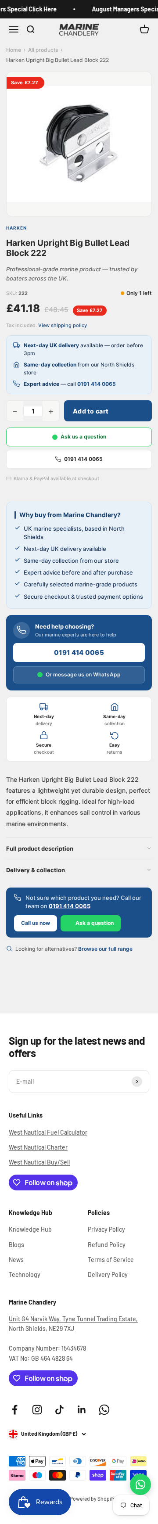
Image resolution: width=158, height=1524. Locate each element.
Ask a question (94, 923)
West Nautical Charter (38, 1147)
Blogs (16, 1244)
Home (13, 50)
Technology (24, 1274)
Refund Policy (107, 1244)
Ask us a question (83, 436)
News (16, 1259)
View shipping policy (62, 325)
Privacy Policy (106, 1229)
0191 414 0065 (96, 384)
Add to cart (90, 411)
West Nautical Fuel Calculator (48, 1132)
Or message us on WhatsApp (83, 674)
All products (43, 50)
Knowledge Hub (30, 1229)
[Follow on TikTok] (59, 1410)
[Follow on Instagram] (37, 1410)
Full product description (39, 848)
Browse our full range (105, 948)
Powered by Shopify (92, 1498)
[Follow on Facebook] (15, 1410)
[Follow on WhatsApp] (104, 1410)
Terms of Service (111, 1259)
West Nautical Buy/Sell (39, 1162)
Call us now (35, 923)
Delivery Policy (108, 1274)
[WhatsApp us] (140, 1484)
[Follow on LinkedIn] (82, 1410)
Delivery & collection (35, 869)
